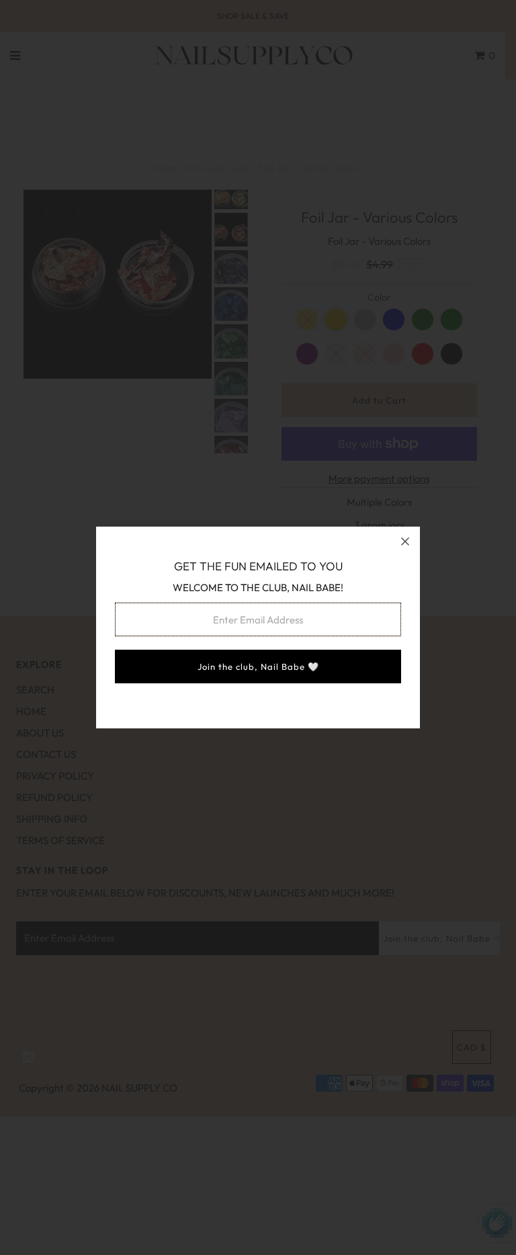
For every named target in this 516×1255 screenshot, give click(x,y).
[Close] (405, 541)
